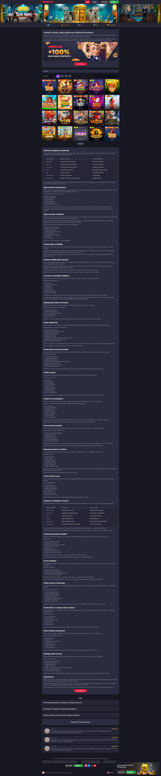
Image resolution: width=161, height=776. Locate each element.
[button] (1, 13)
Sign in (94, 2)
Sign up (87, 2)
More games (80, 143)
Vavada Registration (80, 690)
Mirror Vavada (80, 64)
